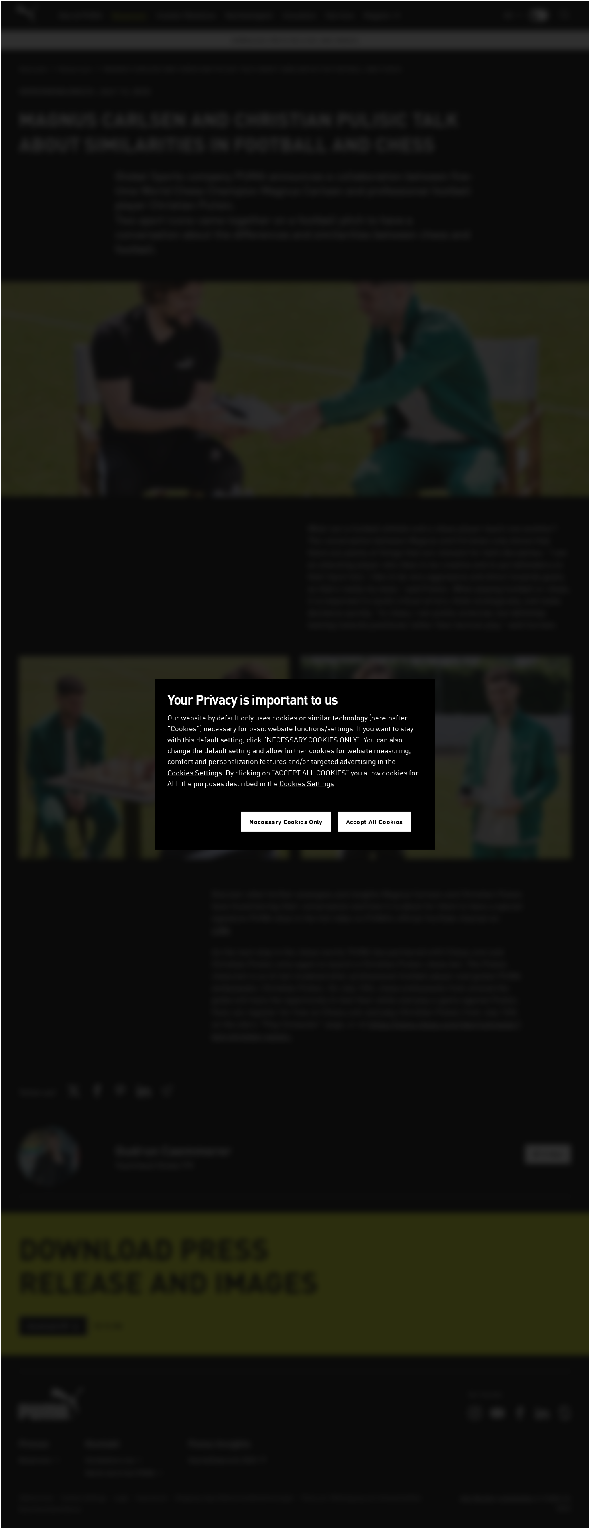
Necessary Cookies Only (285, 821)
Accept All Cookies (374, 821)
